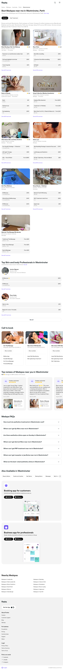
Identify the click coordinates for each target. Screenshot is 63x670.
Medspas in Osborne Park (39, 581)
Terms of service (6, 648)
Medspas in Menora (6, 589)
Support (3, 636)
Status (3, 639)
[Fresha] (4, 2)
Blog (3, 620)
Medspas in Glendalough (7, 591)
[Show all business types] (60, 476)
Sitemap (3, 622)
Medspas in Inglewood (38, 589)
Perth (20, 7)
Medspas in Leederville (7, 579)
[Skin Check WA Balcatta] (37, 348)
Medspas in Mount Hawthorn (8, 584)
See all (31, 319)
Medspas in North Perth (7, 586)
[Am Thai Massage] (13, 348)
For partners (4, 629)
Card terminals (5, 634)
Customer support (6, 617)
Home (3, 7)
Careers (3, 615)
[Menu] (59, 3)
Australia (14, 7)
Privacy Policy (5, 645)
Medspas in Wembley (38, 579)
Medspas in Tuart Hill (38, 591)
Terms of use (5, 650)
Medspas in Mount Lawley (39, 586)
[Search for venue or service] (55, 2)
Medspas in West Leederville (8, 581)
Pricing (3, 631)
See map (46, 13)
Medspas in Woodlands (39, 584)
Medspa (8, 7)
